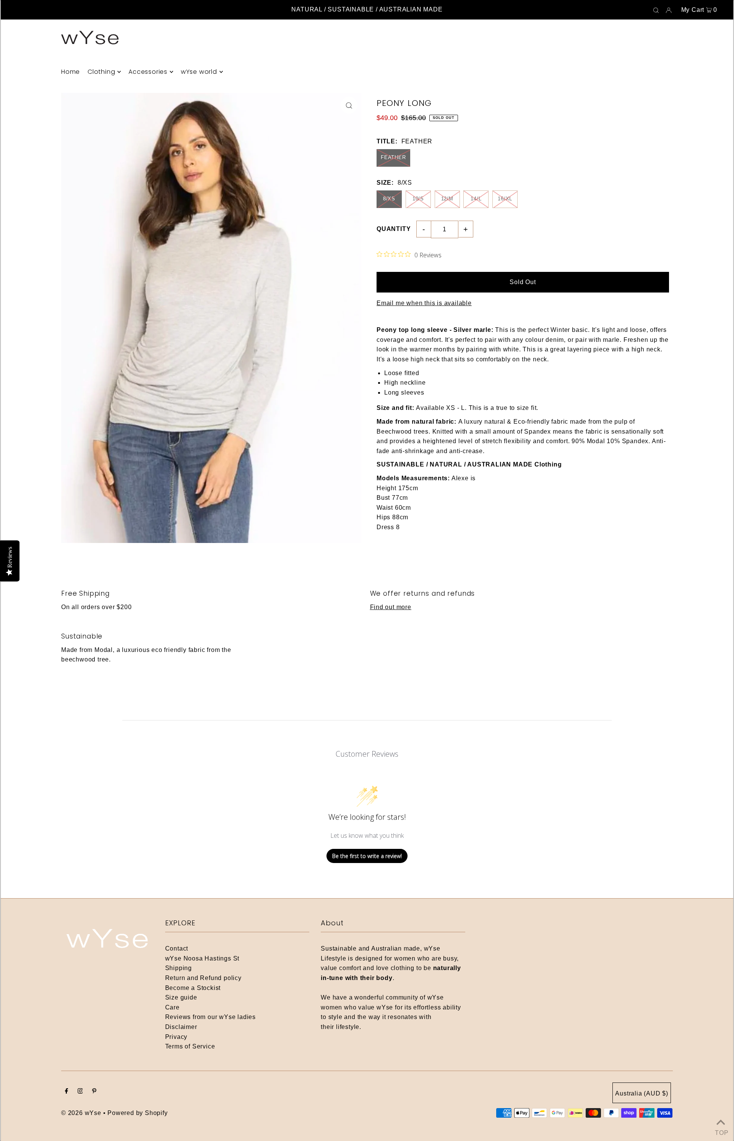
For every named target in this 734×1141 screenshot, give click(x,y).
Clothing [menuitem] (101, 71)
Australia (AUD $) (641, 1093)
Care (172, 1007)
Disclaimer (181, 1027)
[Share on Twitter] (724, 136)
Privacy (176, 1037)
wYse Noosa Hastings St (202, 958)
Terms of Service (190, 1046)
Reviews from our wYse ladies (210, 1017)
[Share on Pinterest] (724, 156)
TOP (720, 1131)
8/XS (389, 199)
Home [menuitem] (70, 71)
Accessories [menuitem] (147, 71)
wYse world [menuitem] (199, 71)
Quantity (394, 229)
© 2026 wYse (81, 1113)
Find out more (390, 607)
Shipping (178, 968)
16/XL (505, 199)
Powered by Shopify (137, 1113)
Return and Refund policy (203, 978)
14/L (476, 199)
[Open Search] (656, 10)
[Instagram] (80, 1092)
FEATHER (393, 157)
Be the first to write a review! (367, 856)
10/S (418, 199)
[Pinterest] (94, 1092)
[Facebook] (66, 1092)
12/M (447, 199)
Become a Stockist (193, 988)
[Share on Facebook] (724, 117)
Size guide (181, 997)
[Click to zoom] (349, 105)
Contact (176, 948)
